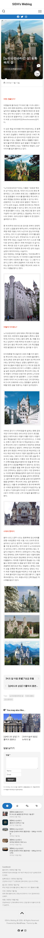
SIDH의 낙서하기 (16, 821)
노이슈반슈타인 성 (16, 696)
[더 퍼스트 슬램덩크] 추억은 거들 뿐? (22, 814)
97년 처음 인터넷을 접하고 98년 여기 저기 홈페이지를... (21, 887)
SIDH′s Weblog (22, 4)
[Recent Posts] (7, 806)
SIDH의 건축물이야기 (13, 69)
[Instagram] (26, 17)
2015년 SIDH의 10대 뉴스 (18, 842)
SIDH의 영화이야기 (16, 812)
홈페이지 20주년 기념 (17, 823)
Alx (36, 923)
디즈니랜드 (29, 696)
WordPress (21, 923)
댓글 (8, 755)
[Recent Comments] (27, 806)
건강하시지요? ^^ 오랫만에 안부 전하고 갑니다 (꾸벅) (20, 881)
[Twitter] (22, 17)
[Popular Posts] (17, 806)
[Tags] (37, 806)
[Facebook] (18, 17)
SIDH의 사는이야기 (16, 829)
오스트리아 (8, 699)
